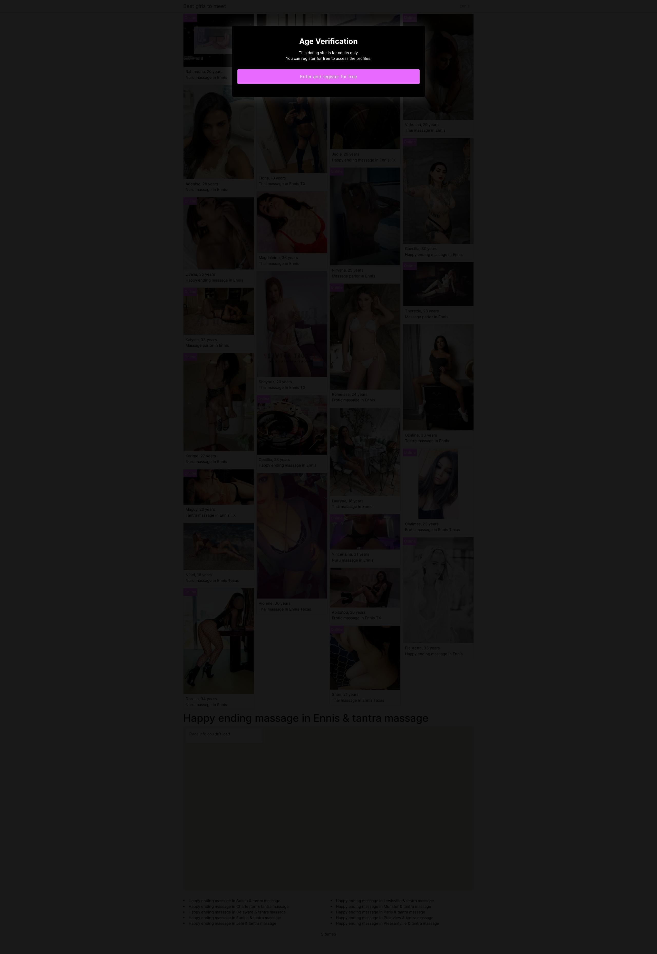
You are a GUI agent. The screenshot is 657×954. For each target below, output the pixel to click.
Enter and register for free (328, 76)
